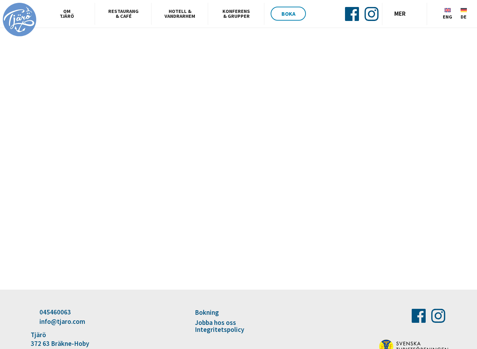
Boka (288, 13)
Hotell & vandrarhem (179, 13)
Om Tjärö (67, 13)
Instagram (372, 14)
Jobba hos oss (215, 322)
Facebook (352, 14)
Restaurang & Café (123, 13)
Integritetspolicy (219, 329)
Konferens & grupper (236, 13)
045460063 (55, 312)
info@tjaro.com (62, 321)
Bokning (207, 313)
